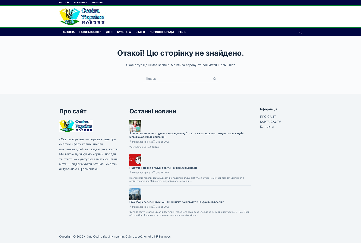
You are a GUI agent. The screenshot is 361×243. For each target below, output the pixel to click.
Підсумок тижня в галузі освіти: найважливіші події (163, 167)
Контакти (97, 3)
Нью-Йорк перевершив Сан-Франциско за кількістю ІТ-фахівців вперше (176, 202)
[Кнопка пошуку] (214, 78)
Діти (109, 31)
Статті (140, 31)
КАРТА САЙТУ (80, 3)
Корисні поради (162, 31)
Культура (124, 31)
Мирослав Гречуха (142, 141)
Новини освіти (90, 31)
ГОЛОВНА (68, 31)
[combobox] (177, 78)
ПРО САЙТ (64, 3)
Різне (182, 31)
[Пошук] (300, 32)
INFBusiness (162, 236)
